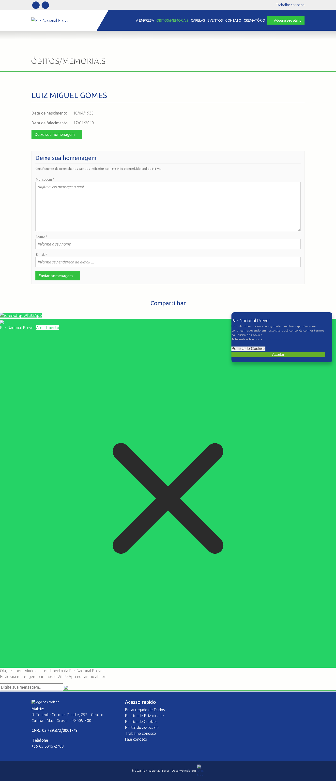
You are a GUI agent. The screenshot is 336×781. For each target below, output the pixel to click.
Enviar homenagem (56, 276)
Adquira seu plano (288, 20)
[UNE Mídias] (200, 770)
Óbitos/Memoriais (172, 20)
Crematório (254, 20)
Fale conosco (136, 739)
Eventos (215, 20)
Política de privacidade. (279, 339)
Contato (233, 20)
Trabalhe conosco (290, 5)
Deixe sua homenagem (55, 134)
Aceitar (278, 354)
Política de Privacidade (144, 715)
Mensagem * (45, 179)
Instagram (45, 5)
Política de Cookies (248, 349)
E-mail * (41, 254)
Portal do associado (142, 727)
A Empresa (145, 20)
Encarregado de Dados (145, 710)
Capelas (198, 20)
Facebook (36, 5)
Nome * (41, 236)
